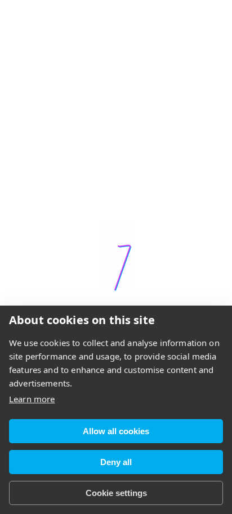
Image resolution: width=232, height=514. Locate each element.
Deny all (116, 462)
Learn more (32, 398)
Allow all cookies (116, 431)
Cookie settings (116, 493)
